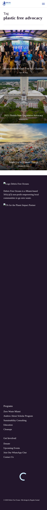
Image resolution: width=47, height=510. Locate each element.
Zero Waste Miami (12, 411)
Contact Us (9, 457)
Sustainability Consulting (15, 420)
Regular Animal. (35, 500)
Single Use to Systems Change (23, 162)
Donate (7, 443)
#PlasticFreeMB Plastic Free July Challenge (23, 68)
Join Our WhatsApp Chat (15, 452)
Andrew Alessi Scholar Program (18, 416)
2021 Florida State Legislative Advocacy (23, 115)
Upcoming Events (12, 448)
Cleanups (8, 429)
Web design (24, 500)
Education (8, 425)
